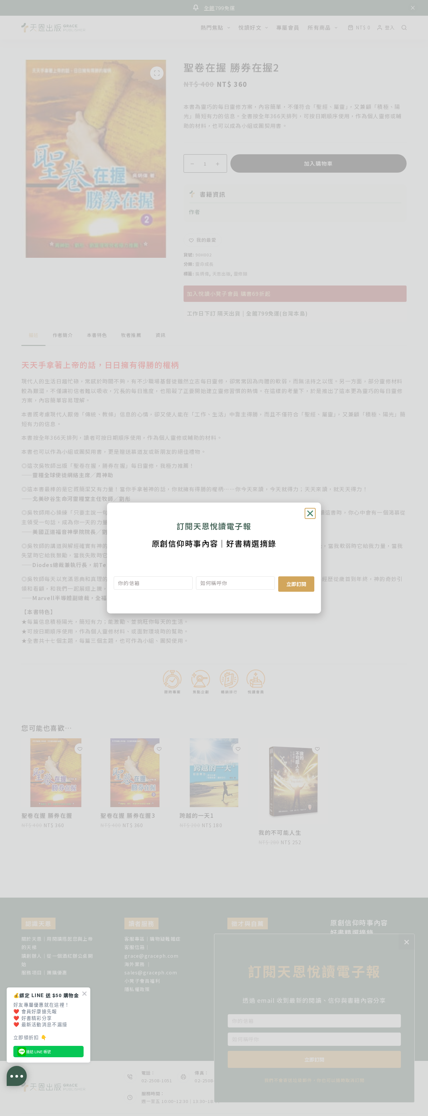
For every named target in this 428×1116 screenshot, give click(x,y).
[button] (310, 513)
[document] (214, 558)
